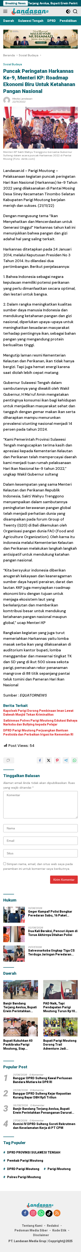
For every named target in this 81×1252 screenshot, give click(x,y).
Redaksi (53, 1225)
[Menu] (6, 11)
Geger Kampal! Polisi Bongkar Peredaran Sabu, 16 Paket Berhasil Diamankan (50, 913)
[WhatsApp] (41, 1213)
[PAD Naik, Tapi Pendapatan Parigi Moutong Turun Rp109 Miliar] (60, 989)
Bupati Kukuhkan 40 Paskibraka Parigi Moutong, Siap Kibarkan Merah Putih (19, 1045)
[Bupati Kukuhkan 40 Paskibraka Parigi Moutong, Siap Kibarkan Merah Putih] (20, 1027)
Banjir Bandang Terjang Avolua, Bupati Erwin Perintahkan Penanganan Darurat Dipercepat (20, 1007)
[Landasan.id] (32, 11)
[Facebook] (25, 1213)
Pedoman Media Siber (31, 1230)
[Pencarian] (75, 11)
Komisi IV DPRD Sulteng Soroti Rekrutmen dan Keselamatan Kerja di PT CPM (44, 1126)
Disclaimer (41, 1235)
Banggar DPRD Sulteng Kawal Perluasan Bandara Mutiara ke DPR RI (42, 1080)
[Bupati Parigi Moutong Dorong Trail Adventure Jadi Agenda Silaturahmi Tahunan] (60, 1027)
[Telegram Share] (66, 760)
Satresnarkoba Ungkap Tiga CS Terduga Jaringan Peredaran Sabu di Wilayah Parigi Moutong (51, 952)
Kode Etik (59, 1230)
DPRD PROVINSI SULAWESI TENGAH (33, 1152)
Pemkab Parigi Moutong (25, 1160)
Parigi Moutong (59, 1169)
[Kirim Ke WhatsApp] (74, 760)
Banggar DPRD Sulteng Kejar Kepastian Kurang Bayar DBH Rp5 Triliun (42, 1095)
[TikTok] (49, 1213)
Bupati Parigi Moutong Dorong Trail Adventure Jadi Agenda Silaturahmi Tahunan (59, 1045)
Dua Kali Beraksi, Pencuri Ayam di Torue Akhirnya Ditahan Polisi (53, 933)
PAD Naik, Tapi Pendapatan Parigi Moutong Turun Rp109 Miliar (59, 1007)
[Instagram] (33, 1213)
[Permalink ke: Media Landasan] (6, 100)
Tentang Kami (32, 1225)
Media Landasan (22, 98)
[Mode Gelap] (68, 11)
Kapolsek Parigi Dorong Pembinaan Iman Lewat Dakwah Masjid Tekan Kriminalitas (38, 712)
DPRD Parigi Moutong (23, 1169)
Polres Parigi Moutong (24, 1177)
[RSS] (57, 1213)
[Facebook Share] (40, 760)
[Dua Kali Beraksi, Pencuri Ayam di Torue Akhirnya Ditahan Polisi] (14, 934)
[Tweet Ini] (48, 760)
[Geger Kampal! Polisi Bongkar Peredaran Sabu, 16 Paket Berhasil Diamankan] (14, 915)
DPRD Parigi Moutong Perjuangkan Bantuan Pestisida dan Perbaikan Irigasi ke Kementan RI (38, 732)
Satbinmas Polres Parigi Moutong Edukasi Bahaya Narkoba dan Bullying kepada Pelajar (40, 722)
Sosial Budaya (12, 64)
